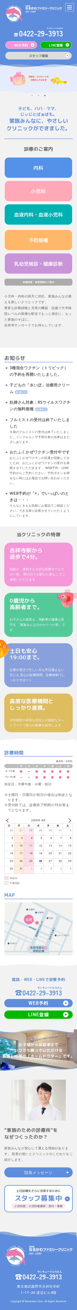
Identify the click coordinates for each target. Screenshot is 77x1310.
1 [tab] (33, 96)
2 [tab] (39, 96)
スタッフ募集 (38, 55)
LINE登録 (56, 45)
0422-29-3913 (41, 33)
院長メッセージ (38, 1172)
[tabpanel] (38, 78)
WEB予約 (21, 45)
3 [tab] (46, 96)
